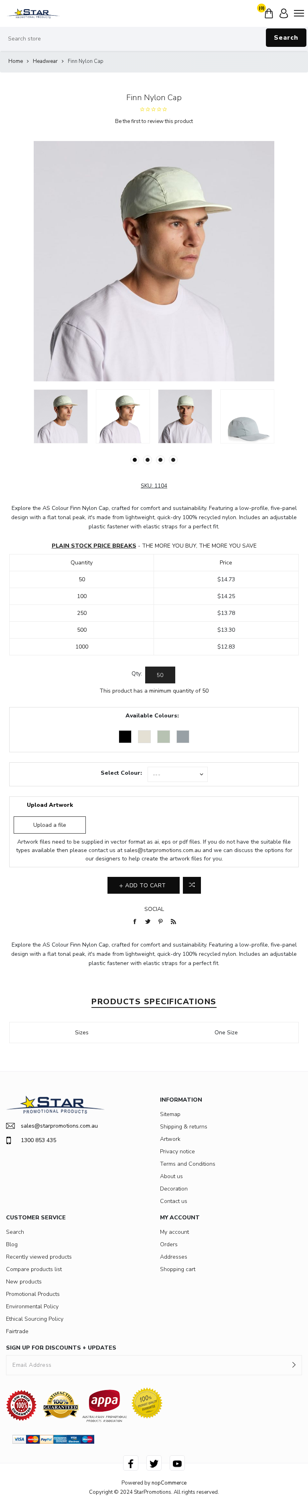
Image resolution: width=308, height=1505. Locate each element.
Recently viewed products (39, 1257)
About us (171, 1176)
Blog (12, 1244)
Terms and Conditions (187, 1164)
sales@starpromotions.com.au (162, 850)
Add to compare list (192, 885)
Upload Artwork (50, 805)
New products (24, 1281)
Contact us (173, 1201)
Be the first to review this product (154, 121)
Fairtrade (17, 1331)
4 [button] (173, 460)
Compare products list (34, 1269)
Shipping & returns (183, 1126)
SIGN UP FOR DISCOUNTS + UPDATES (61, 1348)
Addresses (173, 1257)
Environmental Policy (32, 1306)
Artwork (170, 1139)
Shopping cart (177, 1269)
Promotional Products (33, 1294)
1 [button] (135, 460)
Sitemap (170, 1114)
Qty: (137, 673)
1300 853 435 (38, 1140)
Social (154, 909)
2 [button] (148, 460)
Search (286, 37)
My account (174, 1232)
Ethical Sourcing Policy (34, 1319)
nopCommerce (169, 1483)
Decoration (174, 1189)
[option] (61, 416)
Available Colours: (152, 715)
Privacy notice (177, 1151)
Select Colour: (121, 773)
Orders (169, 1244)
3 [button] (160, 460)
